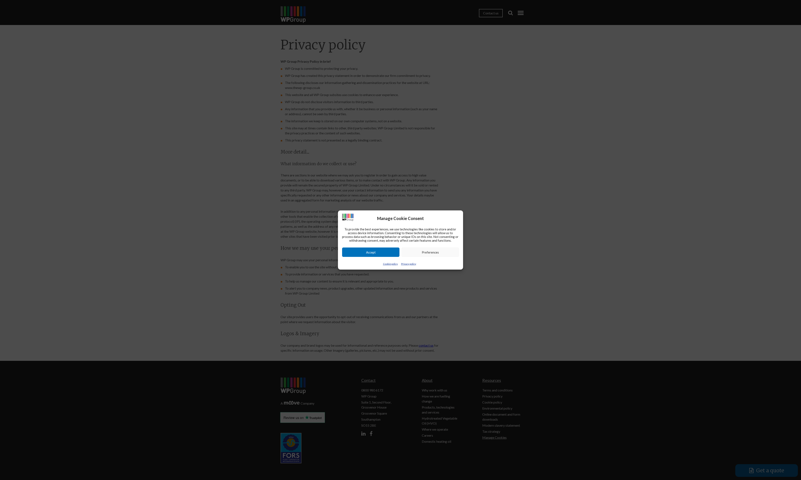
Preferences (430, 252)
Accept (371, 252)
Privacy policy (408, 263)
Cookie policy (390, 263)
